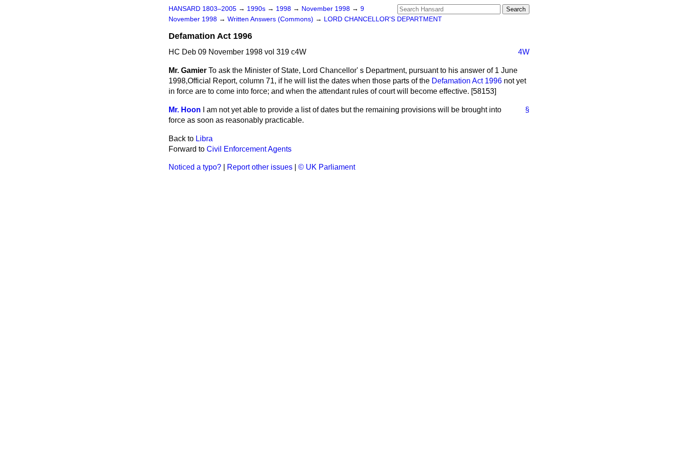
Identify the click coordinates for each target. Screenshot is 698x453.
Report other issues (259, 167)
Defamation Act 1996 (467, 81)
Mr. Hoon (185, 110)
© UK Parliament (326, 167)
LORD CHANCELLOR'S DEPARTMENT (383, 19)
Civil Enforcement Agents (249, 149)
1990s (257, 8)
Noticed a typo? (195, 167)
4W (523, 52)
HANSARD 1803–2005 (202, 8)
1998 (284, 8)
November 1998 (327, 8)
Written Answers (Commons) (271, 19)
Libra (204, 139)
